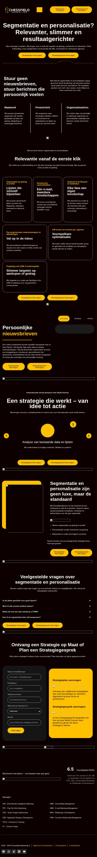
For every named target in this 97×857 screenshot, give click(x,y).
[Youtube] (24, 851)
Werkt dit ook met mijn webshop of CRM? (20, 612)
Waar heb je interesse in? (18, 706)
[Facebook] (3, 851)
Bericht (10, 717)
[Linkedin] (19, 851)
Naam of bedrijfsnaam (17, 672)
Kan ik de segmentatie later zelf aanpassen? (22, 617)
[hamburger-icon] (39, 9)
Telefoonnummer (15, 694)
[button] (6, 435)
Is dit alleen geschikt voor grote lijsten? (20, 601)
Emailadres (12, 683)
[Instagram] (8, 851)
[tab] (64, 318)
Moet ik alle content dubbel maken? (18, 606)
